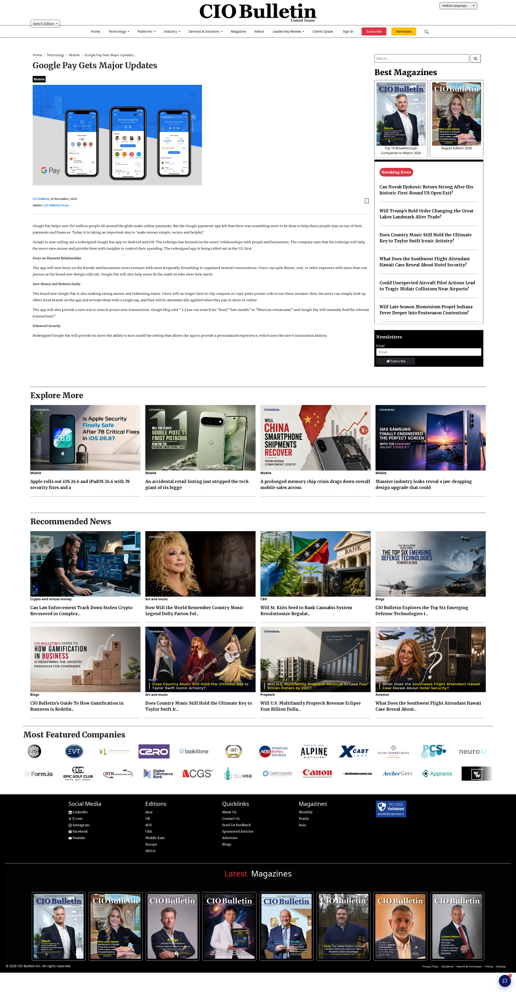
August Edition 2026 (456, 148)
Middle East (155, 838)
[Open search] (426, 31)
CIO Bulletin (41, 199)
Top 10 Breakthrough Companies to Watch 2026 (58, 925)
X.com (77, 818)
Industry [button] (171, 31)
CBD (263, 599)
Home (95, 31)
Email (380, 346)
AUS (148, 825)
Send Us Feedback (236, 825)
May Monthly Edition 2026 (400, 925)
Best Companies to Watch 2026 (286, 925)
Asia (148, 812)
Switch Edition (44, 23)
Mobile (74, 55)
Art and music (156, 599)
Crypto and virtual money (51, 599)
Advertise (230, 838)
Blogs (380, 599)
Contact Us (231, 818)
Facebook (80, 831)
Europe (151, 844)
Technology (56, 55)
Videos (259, 31)
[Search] (475, 58)
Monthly (306, 812)
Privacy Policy (430, 966)
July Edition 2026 (229, 925)
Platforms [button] (145, 31)
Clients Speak (323, 31)
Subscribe (397, 361)
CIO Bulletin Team (56, 205)
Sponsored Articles (237, 831)
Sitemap (501, 966)
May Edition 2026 (457, 925)
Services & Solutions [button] (204, 31)
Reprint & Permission (469, 966)
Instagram (80, 825)
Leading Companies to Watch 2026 (172, 925)
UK (147, 818)
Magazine (238, 31)
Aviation (382, 694)
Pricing (489, 966)
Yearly (304, 818)
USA (148, 831)
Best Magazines (405, 72)
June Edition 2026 (343, 925)
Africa (150, 851)
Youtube (78, 838)
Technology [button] (117, 31)
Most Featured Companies (74, 735)
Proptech (267, 694)
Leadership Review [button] (287, 31)
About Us (229, 812)
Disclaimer (447, 966)
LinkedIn (79, 812)
